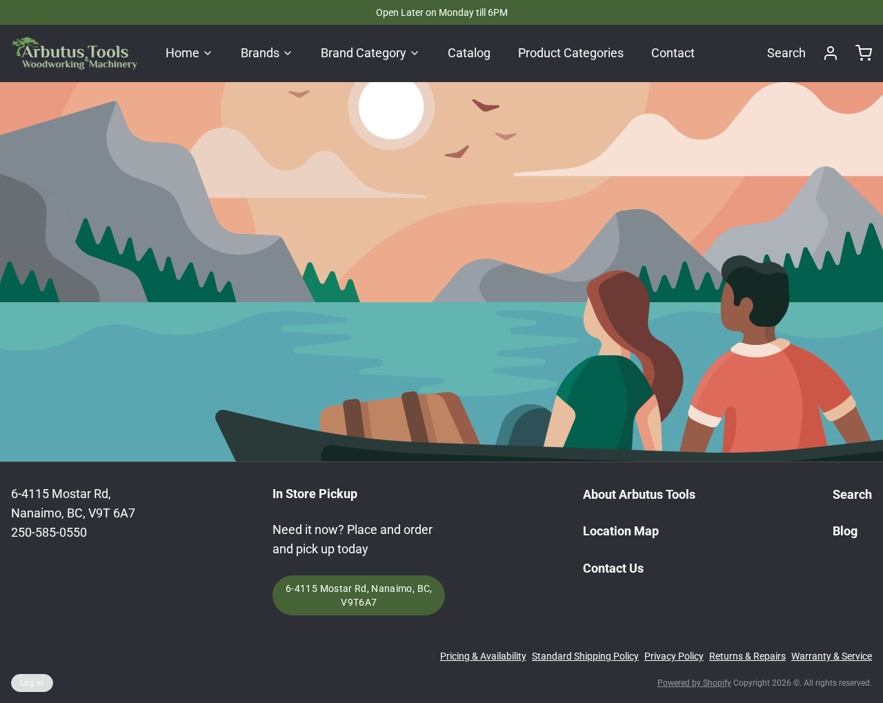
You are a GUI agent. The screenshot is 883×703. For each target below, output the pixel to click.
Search (786, 53)
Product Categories (571, 53)
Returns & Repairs (747, 656)
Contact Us (613, 568)
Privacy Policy (674, 656)
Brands (260, 53)
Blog (845, 531)
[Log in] (825, 53)
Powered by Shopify (694, 683)
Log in (32, 683)
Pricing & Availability (483, 656)
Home (182, 53)
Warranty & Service (831, 656)
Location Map (621, 531)
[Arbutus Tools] (74, 53)
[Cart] (858, 53)
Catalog (469, 53)
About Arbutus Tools (639, 494)
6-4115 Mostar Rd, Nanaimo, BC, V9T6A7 (359, 595)
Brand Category (363, 53)
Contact (673, 53)
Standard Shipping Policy (585, 656)
